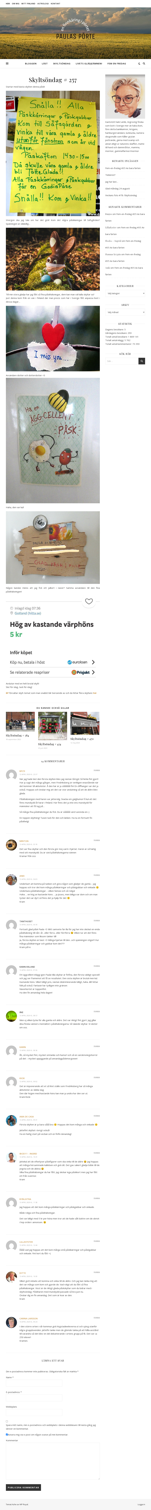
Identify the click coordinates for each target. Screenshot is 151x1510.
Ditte (22, 1272)
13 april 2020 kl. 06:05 (28, 879)
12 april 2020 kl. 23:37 (28, 774)
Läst (45, 63)
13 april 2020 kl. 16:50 (28, 1276)
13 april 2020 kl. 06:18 (28, 924)
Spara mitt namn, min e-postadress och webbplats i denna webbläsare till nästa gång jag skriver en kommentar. (51, 1427)
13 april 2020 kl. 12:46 (28, 1245)
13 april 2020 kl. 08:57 (28, 1015)
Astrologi (43, 3)
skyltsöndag (61, 63)
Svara (97, 770)
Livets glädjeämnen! (89, 63)
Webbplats (11, 1406)
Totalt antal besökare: (116, 336)
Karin (22, 1047)
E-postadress (14, 1392)
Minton (23, 840)
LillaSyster (26, 1241)
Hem (8, 3)
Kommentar (12, 1440)
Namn (10, 1377)
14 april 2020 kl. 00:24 (28, 1322)
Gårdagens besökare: (116, 332)
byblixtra (25, 1199)
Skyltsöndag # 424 (49, 744)
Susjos (108, 214)
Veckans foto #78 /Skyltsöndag (121, 195)
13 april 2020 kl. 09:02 (28, 1081)
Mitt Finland (28, 3)
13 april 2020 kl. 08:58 (28, 1050)
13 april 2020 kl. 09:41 (28, 1120)
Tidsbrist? (110, 174)
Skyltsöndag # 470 (82, 739)
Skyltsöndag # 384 (17, 735)
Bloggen (31, 63)
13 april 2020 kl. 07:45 (28, 970)
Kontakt (55, 3)
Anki (21, 875)
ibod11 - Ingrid (28, 1153)
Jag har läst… (111, 181)
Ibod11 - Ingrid (113, 241)
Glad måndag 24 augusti (117, 188)
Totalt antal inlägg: (114, 340)
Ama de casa (26, 1116)
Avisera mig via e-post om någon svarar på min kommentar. (38, 1434)
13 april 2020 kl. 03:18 (28, 844)
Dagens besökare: (114, 329)
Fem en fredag (116, 63)
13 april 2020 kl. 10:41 (28, 1157)
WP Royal (24, 1504)
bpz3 (22, 771)
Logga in (141, 1504)
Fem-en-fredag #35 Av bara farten (123, 168)
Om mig (15, 3)
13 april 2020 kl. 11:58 (28, 1202)
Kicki (22, 1078)
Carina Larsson (28, 1318)
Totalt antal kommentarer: (118, 343)
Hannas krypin (113, 254)
